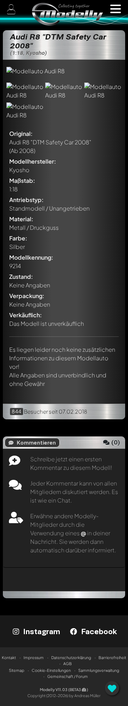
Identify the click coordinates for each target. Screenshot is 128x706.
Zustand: (21, 276)
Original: (21, 133)
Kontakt (9, 657)
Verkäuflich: (25, 315)
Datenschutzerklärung (71, 657)
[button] (115, 9)
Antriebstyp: (26, 199)
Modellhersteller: (32, 161)
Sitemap (16, 670)
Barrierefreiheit (112, 657)
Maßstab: (22, 180)
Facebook (98, 631)
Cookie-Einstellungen (51, 670)
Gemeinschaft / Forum (67, 676)
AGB (67, 663)
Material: (21, 219)
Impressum (33, 657)
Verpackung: (26, 295)
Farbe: (18, 238)
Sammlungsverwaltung (98, 670)
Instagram (40, 631)
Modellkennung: (31, 257)
